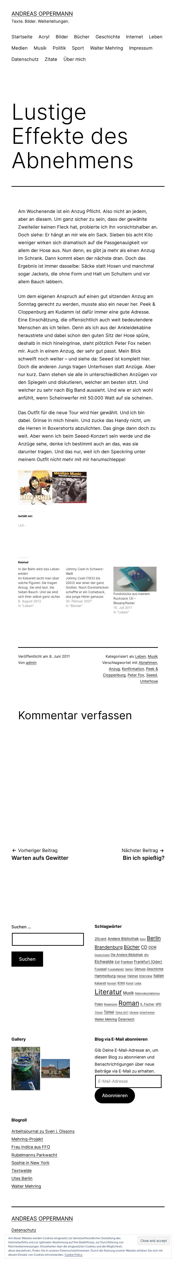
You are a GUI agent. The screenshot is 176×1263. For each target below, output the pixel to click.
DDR (152, 947)
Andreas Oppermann (42, 13)
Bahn (143, 939)
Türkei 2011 (121, 1012)
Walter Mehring (106, 48)
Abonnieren (115, 1095)
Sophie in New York (30, 1162)
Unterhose (149, 681)
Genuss (140, 969)
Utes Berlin (22, 1178)
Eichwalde (104, 961)
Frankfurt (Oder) (148, 962)
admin (31, 662)
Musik (40, 48)
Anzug (114, 668)
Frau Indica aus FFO (30, 1146)
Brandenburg (109, 947)
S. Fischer (147, 1004)
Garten (129, 969)
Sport (78, 48)
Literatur (108, 992)
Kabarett (100, 983)
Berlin (154, 938)
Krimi (121, 983)
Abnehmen (148, 662)
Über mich (74, 59)
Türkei (109, 1012)
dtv (146, 955)
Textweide (21, 1170)
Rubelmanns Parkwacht (34, 1155)
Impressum (140, 48)
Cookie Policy (73, 1254)
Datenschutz (25, 59)
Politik (59, 48)
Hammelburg (105, 976)
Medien (19, 48)
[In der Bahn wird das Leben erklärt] (42, 587)
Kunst (129, 983)
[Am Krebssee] (25, 1068)
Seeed (151, 675)
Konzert (111, 983)
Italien (159, 975)
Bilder (62, 37)
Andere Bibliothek (123, 938)
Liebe (138, 983)
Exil (117, 962)
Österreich (126, 1019)
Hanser (121, 976)
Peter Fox (136, 675)
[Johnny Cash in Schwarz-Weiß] (89, 587)
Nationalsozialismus (147, 993)
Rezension (110, 1004)
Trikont (99, 1012)
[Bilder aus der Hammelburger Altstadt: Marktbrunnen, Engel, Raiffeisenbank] (55, 1068)
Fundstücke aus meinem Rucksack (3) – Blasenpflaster (131, 598)
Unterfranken (147, 1012)
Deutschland (102, 955)
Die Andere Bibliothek (127, 955)
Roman (128, 1003)
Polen (99, 1004)
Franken (127, 962)
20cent (101, 939)
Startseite (22, 37)
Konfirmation (133, 668)
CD (144, 947)
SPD (158, 1004)
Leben (155, 37)
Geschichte (108, 37)
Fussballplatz (116, 969)
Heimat (132, 976)
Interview (145, 976)
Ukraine (133, 1012)
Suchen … (21, 926)
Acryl (44, 37)
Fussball (101, 969)
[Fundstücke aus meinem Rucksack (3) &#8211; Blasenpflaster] (135, 579)
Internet (134, 37)
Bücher (81, 37)
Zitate (51, 59)
